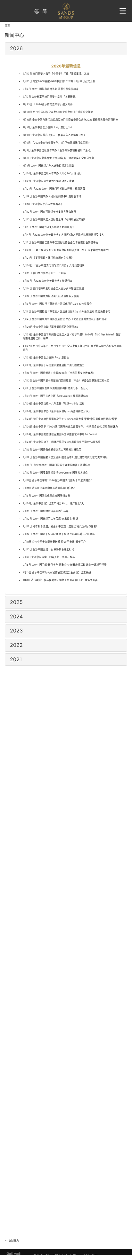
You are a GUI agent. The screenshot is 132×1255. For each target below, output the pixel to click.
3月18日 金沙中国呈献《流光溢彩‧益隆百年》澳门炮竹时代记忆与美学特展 (65, 457)
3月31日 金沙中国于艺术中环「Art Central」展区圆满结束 (55, 396)
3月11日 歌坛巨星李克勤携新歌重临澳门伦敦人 (49, 488)
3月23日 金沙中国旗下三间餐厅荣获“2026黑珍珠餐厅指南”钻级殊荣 (62, 442)
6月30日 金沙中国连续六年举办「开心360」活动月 (52, 173)
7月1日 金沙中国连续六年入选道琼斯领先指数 (48, 165)
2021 (16, 659)
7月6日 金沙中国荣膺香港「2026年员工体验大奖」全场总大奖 (58, 158)
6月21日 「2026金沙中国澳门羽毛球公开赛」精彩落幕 (54, 188)
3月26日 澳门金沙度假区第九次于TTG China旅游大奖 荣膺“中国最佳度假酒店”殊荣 (70, 419)
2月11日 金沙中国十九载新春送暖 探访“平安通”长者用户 (54, 541)
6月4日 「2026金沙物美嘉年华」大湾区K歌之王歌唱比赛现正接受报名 (63, 234)
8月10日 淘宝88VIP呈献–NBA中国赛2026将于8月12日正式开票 (59, 81)
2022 (16, 645)
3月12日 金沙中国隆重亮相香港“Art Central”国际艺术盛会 (55, 472)
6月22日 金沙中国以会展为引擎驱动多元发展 (48, 181)
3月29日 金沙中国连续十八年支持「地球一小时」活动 (54, 403)
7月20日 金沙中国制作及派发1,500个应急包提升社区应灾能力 (58, 112)
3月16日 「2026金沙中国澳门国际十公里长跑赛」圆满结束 (56, 465)
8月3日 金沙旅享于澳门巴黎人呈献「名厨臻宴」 (50, 96)
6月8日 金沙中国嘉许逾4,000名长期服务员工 (49, 227)
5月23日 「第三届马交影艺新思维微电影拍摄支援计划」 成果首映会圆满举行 (67, 250)
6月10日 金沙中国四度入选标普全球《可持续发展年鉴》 (55, 219)
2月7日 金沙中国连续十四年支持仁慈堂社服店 (49, 557)
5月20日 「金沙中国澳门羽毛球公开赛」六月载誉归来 (54, 265)
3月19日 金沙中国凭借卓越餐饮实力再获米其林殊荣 (52, 449)
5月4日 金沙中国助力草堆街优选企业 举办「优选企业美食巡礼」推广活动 (65, 319)
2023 (16, 630)
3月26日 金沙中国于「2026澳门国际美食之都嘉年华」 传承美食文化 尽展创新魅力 (70, 426)
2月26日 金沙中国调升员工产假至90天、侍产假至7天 (53, 503)
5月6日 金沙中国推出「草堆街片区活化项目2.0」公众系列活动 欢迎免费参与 (67, 311)
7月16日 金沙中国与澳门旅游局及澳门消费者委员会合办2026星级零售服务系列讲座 (70, 119)
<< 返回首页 (12, 1240)
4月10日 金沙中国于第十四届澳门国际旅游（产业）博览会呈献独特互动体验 (66, 380)
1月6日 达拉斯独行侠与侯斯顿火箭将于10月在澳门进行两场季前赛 (60, 580)
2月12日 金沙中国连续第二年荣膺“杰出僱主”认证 (50, 518)
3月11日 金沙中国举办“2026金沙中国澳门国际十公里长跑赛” (57, 480)
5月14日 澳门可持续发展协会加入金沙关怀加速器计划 (53, 288)
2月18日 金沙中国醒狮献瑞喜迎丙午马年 (46, 511)
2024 (16, 616)
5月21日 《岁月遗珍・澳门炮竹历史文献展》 (48, 257)
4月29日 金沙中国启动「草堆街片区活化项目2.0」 (52, 327)
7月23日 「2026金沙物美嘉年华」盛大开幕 (48, 104)
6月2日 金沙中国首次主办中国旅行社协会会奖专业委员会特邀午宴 (60, 242)
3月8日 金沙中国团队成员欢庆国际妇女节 (46, 495)
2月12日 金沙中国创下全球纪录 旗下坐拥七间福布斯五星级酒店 (59, 534)
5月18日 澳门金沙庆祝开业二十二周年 (44, 273)
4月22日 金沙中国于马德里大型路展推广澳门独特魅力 (54, 365)
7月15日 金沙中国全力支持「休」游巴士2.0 (47, 127)
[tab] (66, 49)
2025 (16, 602)
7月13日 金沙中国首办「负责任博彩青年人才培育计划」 (54, 135)
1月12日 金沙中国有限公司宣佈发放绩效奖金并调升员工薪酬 (57, 572)
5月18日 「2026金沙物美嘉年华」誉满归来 (47, 280)
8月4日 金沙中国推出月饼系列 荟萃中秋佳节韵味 (50, 89)
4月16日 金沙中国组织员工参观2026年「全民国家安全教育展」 (59, 373)
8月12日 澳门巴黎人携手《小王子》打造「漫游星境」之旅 (56, 73)
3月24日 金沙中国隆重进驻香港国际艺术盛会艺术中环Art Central (60, 434)
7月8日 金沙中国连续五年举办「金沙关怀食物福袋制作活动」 (58, 150)
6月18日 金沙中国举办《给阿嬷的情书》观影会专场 (52, 196)
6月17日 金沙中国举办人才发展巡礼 (43, 204)
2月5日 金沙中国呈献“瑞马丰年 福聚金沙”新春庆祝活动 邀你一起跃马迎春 (65, 564)
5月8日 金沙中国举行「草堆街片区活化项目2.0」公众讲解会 (57, 303)
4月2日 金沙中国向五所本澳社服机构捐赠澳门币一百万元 (55, 388)
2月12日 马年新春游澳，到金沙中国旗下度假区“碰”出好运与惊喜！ (61, 526)
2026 (16, 48)
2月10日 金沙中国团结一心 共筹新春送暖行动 (48, 549)
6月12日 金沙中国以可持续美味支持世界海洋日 (49, 211)
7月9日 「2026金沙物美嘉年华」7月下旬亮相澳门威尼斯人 (56, 142)
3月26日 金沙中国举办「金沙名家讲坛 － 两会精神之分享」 (57, 411)
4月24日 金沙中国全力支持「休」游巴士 (46, 357)
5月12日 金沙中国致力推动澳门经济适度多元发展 (51, 296)
